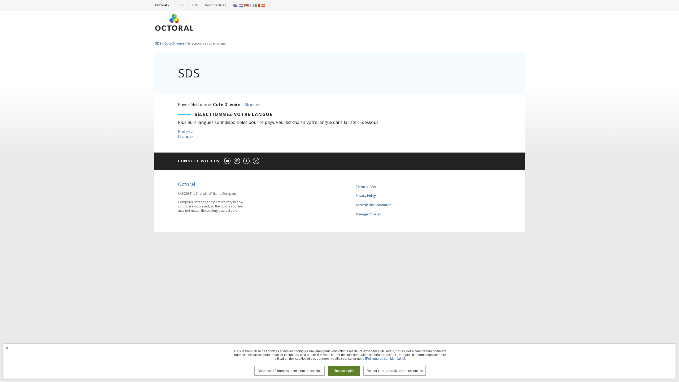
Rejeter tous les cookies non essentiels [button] (395, 371)
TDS (195, 5)
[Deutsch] (246, 5)
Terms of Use (366, 186)
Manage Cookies (368, 214)
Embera (185, 131)
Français (186, 137)
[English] (235, 5)
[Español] (263, 5)
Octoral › (162, 5)
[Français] (252, 5)
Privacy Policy (366, 195)
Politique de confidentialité (385, 359)
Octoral (186, 184)
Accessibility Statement (373, 205)
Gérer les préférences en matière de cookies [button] (289, 371)
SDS (181, 5)
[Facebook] (246, 161)
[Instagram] (237, 161)
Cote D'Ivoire (174, 43)
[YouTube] (227, 161)
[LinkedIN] (256, 161)
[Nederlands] (240, 5)
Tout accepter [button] (344, 371)
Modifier (252, 104)
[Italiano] (257, 5)
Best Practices (215, 5)
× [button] (7, 348)
